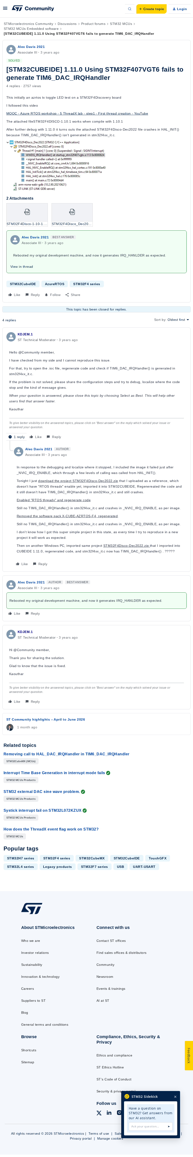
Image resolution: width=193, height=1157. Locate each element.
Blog (24, 1012)
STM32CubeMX (92, 858)
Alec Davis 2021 (31, 47)
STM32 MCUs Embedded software (31, 29)
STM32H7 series (20, 858)
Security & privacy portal (115, 1091)
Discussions (67, 24)
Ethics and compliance (114, 1055)
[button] (5, 10)
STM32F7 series (94, 867)
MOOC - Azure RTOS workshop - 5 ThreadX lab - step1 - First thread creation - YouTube (77, 113)
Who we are (30, 941)
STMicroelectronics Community (28, 24)
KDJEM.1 (25, 334)
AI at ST (102, 1000)
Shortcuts (28, 1050)
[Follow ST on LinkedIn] (109, 1113)
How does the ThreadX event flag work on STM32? (51, 829)
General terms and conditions (44, 1024)
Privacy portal (81, 1138)
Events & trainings (110, 988)
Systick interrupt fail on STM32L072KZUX (43, 810)
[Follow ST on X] (99, 1114)
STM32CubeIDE (23, 284)
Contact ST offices (111, 941)
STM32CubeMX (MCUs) (21, 761)
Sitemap (27, 1062)
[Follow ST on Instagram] (119, 1113)
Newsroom (104, 976)
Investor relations (35, 953)
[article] (96, 386)
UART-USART (144, 867)
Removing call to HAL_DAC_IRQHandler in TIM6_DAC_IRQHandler (66, 754)
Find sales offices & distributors (121, 953)
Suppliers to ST (33, 1000)
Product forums (93, 24)
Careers (27, 988)
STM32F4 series (86, 284)
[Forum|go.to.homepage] (33, 9)
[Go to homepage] (36, 914)
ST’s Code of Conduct (114, 1079)
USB (120, 867)
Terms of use (98, 1133)
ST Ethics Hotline (110, 1067)
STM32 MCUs (121, 24)
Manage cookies (110, 1138)
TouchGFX (158, 858)
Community (105, 965)
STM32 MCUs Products (21, 780)
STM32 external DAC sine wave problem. (42, 792)
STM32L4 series (20, 867)
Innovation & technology (40, 976)
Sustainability (31, 965)
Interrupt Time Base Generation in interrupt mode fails (54, 773)
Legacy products (57, 867)
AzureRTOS (54, 284)
